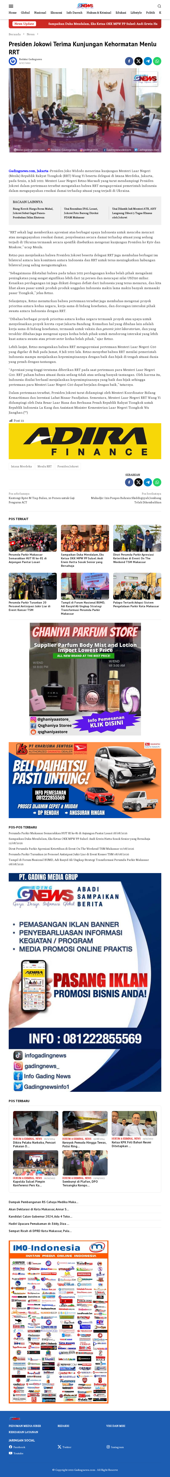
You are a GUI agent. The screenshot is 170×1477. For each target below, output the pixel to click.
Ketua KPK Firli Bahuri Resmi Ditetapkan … (131, 1144)
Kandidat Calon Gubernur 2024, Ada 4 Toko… (40, 1216)
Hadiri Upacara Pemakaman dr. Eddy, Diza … (39, 1224)
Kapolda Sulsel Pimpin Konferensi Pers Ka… (29, 1183)
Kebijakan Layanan (23, 1432)
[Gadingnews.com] (85, 5)
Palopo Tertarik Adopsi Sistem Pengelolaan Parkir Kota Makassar (136, 604)
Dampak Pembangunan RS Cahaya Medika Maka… (43, 1202)
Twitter (66, 1447)
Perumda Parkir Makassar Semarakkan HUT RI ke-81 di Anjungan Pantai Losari (28, 558)
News (39, 1138)
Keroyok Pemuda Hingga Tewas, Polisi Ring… (84, 1144)
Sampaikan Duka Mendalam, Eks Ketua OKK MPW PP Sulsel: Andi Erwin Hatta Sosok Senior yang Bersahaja (82, 560)
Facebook (19, 1447)
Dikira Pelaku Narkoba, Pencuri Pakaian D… (34, 1144)
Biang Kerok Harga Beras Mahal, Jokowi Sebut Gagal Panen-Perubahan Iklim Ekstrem (33, 213)
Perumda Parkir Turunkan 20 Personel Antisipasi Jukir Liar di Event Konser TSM (29, 606)
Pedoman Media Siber (25, 1425)
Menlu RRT (45, 466)
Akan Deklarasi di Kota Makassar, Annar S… (39, 1209)
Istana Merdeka (21, 466)
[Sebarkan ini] (129, 61)
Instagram (117, 1447)
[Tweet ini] (138, 61)
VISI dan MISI (115, 1425)
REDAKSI (63, 1425)
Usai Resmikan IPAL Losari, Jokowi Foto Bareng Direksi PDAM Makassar (81, 213)
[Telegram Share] (148, 61)
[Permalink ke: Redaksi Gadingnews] (13, 60)
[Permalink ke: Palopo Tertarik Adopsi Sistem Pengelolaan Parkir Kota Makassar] (137, 586)
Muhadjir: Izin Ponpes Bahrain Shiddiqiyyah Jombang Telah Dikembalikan (126, 498)
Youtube (18, 1453)
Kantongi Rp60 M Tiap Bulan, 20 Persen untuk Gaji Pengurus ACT (42, 498)
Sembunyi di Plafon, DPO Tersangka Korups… (80, 1183)
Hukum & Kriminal (23, 1138)
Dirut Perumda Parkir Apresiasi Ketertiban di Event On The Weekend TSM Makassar (133, 558)
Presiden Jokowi (68, 466)
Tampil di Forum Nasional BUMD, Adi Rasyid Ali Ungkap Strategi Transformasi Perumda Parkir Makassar (83, 608)
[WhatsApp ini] (157, 61)
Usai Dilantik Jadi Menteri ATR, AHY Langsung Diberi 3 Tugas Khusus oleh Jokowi (134, 213)
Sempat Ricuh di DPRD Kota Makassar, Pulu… (40, 1231)
